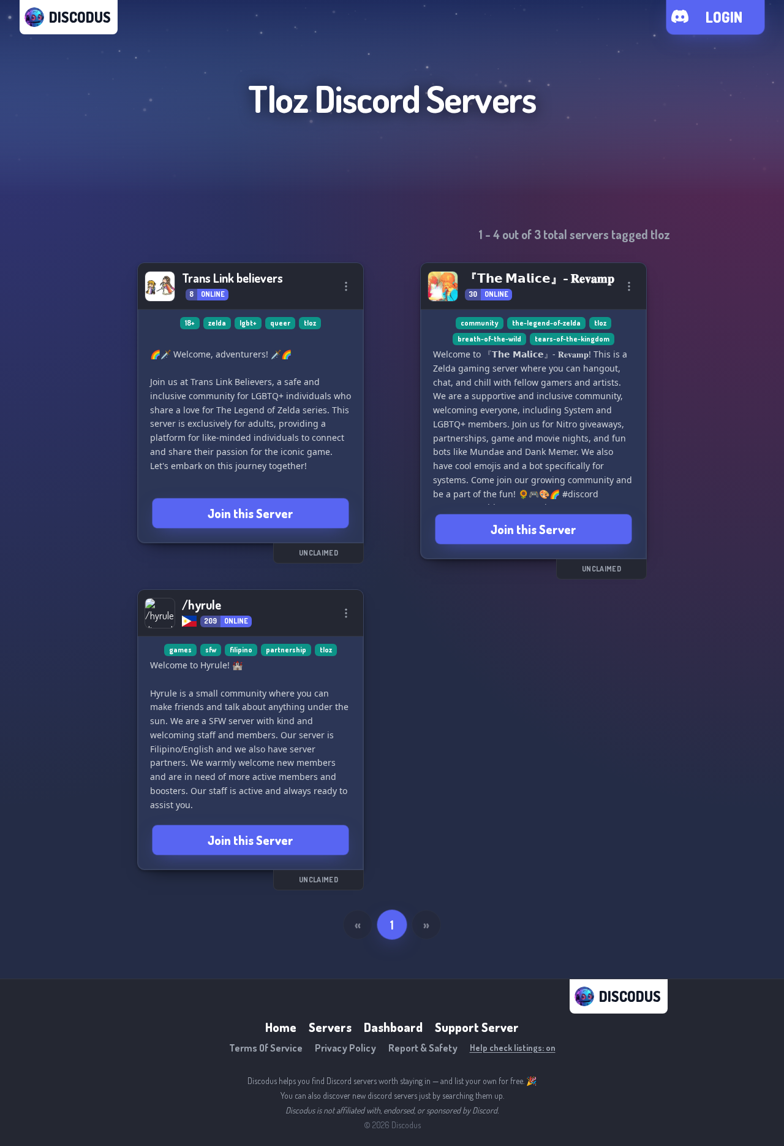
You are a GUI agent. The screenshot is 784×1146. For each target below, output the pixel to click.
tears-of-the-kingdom (572, 338)
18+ (190, 322)
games (180, 649)
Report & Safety (423, 1048)
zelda (217, 322)
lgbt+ (248, 322)
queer (280, 322)
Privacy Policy (345, 1048)
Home (280, 1027)
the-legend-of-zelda (546, 322)
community (480, 322)
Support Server (477, 1027)
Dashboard (393, 1027)
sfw (210, 649)
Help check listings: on (513, 1047)
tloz (310, 322)
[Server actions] (346, 286)
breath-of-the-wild (489, 338)
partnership (286, 649)
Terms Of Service (266, 1048)
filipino (241, 649)
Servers (330, 1027)
